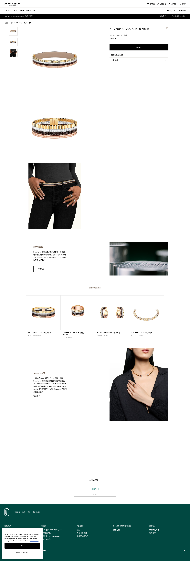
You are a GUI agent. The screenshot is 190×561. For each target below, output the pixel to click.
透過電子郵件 (46, 539)
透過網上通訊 (46, 533)
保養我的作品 (154, 530)
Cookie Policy (34, 541)
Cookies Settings (22, 552)
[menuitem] (151, 4)
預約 (78, 530)
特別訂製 (116, 530)
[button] (95, 499)
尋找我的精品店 (82, 536)
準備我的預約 (82, 533)
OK (22, 546)
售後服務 (152, 533)
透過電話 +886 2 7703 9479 (51, 536)
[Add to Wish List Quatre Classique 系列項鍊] (167, 28)
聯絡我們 (163, 16)
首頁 (6, 23)
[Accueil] (6, 512)
